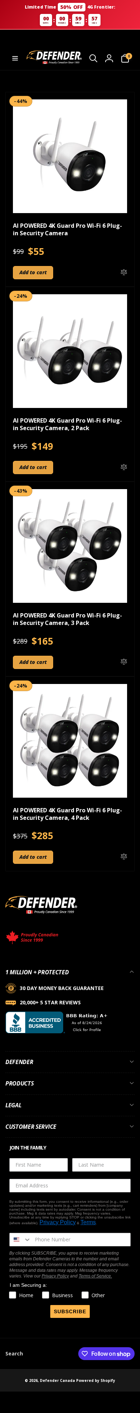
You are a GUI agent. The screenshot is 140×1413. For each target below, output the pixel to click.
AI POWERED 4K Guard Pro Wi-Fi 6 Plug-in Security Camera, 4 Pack (67, 814)
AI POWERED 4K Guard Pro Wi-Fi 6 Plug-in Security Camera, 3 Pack (67, 619)
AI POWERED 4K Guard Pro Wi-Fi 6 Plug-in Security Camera (67, 229)
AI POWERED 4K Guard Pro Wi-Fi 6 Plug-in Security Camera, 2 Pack (67, 424)
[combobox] (20, 1239)
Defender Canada (57, 1380)
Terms (88, 1222)
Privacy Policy (57, 1222)
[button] (15, 58)
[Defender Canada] (41, 915)
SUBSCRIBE (70, 1311)
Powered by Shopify (95, 1380)
